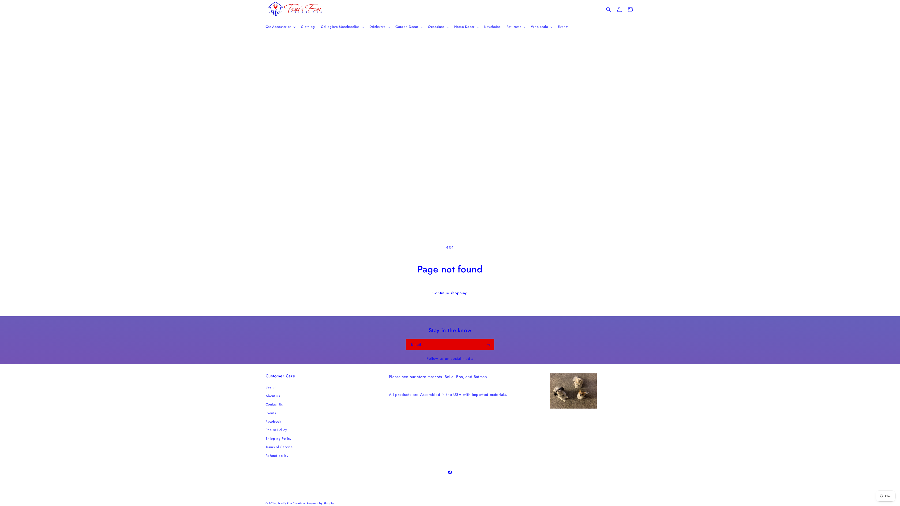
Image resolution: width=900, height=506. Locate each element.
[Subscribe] (488, 344)
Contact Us (274, 404)
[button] (280, 27)
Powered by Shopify (320, 503)
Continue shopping (450, 293)
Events (271, 413)
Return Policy (276, 429)
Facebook (273, 421)
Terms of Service (279, 447)
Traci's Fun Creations (291, 503)
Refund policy (277, 455)
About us (273, 395)
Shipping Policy (279, 438)
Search (271, 387)
